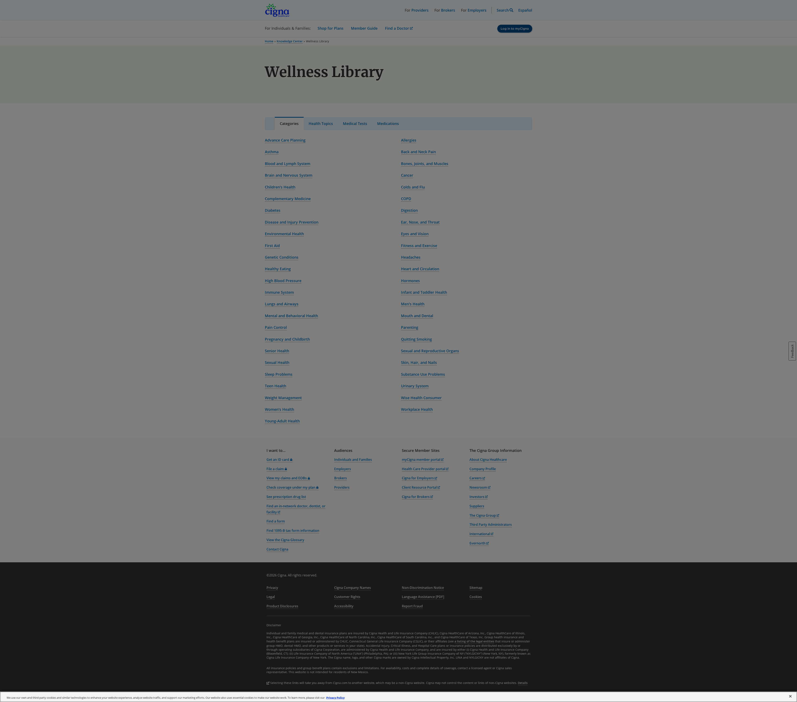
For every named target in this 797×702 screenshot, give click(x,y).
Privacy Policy (335, 698)
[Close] (790, 696)
